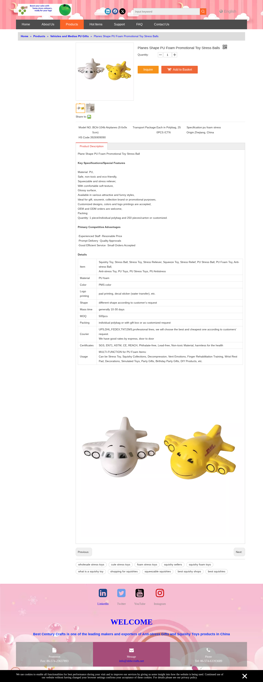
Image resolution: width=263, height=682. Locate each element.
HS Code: (84, 137)
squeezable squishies (158, 571)
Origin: (191, 132)
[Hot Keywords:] (203, 11)
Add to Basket (182, 69)
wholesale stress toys (91, 564)
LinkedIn (103, 603)
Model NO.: (85, 127)
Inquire (148, 69)
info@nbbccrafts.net (131, 661)
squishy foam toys (200, 564)
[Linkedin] (108, 11)
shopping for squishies (124, 571)
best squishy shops (189, 571)
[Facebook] (115, 11)
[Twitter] (122, 11)
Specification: (195, 127)
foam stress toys (147, 564)
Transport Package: (145, 127)
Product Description (92, 146)
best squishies (216, 571)
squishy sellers (173, 564)
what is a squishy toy (90, 571)
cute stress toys (120, 564)
